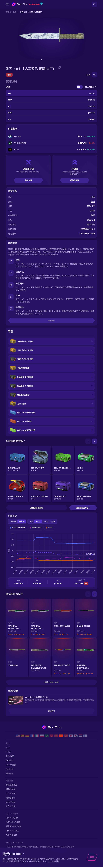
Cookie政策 (11, 765)
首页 (7, 12)
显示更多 (51, 711)
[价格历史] (19, 129)
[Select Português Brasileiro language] (46, 736)
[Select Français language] (32, 736)
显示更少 (51, 320)
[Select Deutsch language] (27, 736)
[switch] (80, 87)
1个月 (38, 521)
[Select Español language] (22, 736)
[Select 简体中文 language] (61, 736)
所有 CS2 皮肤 (12, 818)
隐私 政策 (10, 756)
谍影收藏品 (10, 789)
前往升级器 (74, 180)
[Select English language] (17, 736)
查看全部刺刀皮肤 (51, 682)
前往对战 (28, 180)
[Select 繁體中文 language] (66, 736)
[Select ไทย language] (80, 736)
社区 (8, 747)
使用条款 (9, 760)
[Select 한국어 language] (75, 736)
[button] (17, 618)
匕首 (14, 12)
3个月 (45, 521)
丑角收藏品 (10, 806)
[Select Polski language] (41, 736)
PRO (8, 752)
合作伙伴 (9, 769)
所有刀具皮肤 (11, 835)
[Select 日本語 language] (70, 736)
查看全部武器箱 (36, 508)
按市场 (21, 521)
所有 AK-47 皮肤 (13, 822)
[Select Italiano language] (37, 736)
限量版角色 (10, 798)
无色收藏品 (10, 802)
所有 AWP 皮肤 (12, 830)
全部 (53, 521)
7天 (31, 521)
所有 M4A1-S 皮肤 (13, 826)
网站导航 (9, 773)
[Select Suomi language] (85, 736)
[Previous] (88, 441)
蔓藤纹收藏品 (11, 785)
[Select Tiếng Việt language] (56, 736)
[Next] (94, 441)
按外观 (13, 521)
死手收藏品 (10, 793)
